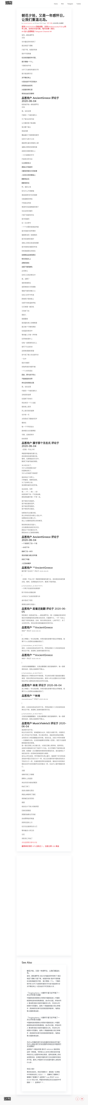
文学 (48, 23)
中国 (51, 23)
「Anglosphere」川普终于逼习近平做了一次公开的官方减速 (43, 994)
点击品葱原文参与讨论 (29, 842)
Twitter (78, 4)
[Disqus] (44, 884)
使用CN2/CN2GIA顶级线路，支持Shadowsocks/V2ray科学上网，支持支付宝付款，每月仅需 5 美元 (44, 28)
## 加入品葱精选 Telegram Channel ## (37, 31)
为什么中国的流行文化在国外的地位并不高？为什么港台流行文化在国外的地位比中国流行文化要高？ (44, 1044)
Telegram (70, 4)
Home (56, 4)
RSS (62, 4)
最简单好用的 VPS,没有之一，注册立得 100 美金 (40, 846)
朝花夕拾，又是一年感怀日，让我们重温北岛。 (43, 972)
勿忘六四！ (31, 1069)
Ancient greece (27, 23)
